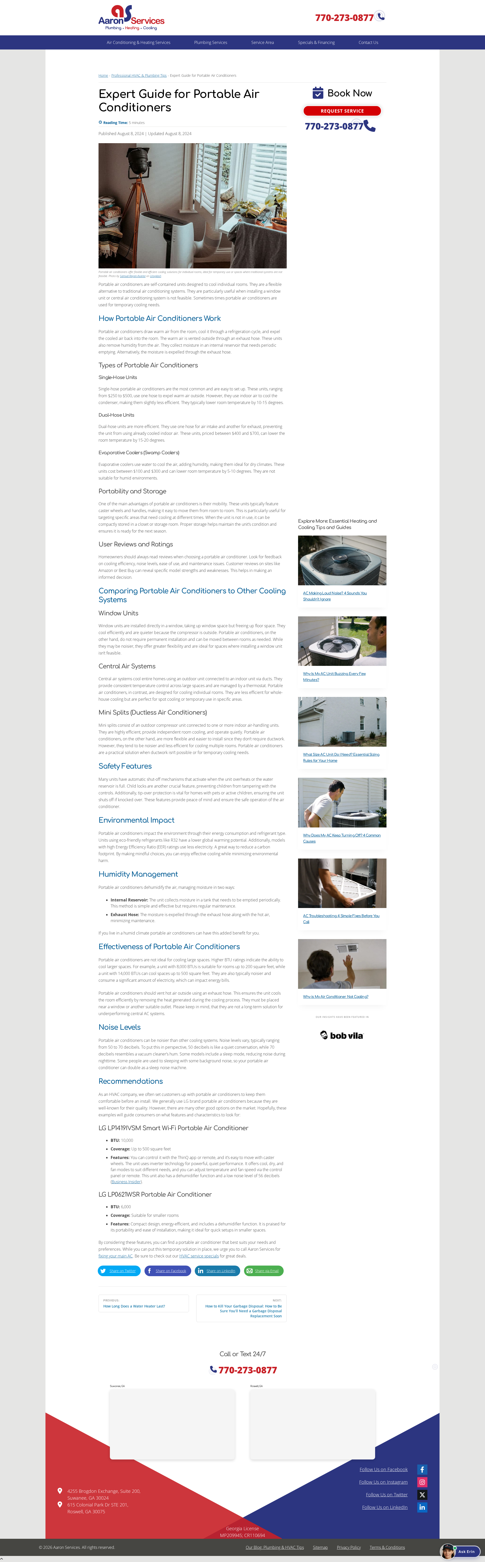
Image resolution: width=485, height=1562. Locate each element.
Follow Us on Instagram (383, 1482)
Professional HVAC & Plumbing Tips (139, 75)
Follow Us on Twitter (387, 1495)
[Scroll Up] (1, 1559)
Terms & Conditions (387, 1547)
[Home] (131, 17)
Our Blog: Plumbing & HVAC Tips (275, 1547)
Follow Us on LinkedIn (385, 1507)
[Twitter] (422, 1495)
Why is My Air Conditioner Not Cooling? (335, 997)
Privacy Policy (349, 1547)
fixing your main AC (116, 1256)
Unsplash (155, 276)
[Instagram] (422, 1482)
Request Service (342, 111)
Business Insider (126, 1182)
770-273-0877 (345, 17)
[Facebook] (422, 1470)
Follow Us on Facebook (384, 1469)
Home (103, 75)
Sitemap (320, 1547)
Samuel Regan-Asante (133, 276)
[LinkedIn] (422, 1507)
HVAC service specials (199, 1256)
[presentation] (342, 560)
